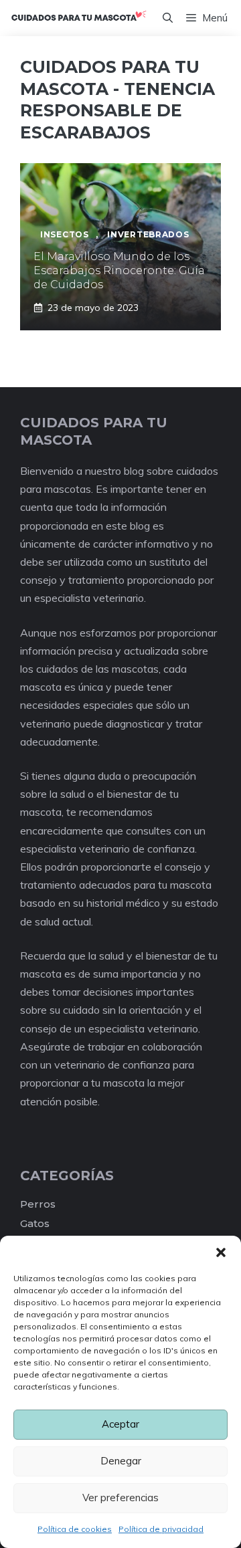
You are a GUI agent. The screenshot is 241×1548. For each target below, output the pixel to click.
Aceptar (120, 1424)
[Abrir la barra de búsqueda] (167, 18)
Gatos (35, 1223)
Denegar (120, 1460)
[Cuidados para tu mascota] (79, 18)
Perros (38, 1204)
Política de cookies (74, 1529)
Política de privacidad (161, 1529)
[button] (221, 1252)
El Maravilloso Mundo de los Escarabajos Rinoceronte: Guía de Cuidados (119, 270)
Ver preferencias (120, 1497)
